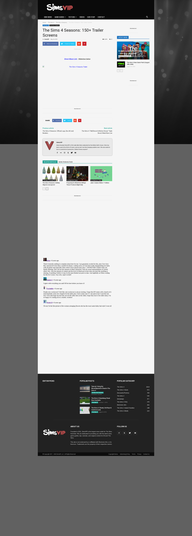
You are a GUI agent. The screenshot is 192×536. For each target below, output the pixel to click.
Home (44, 22)
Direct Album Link (70, 59)
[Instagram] (65, 153)
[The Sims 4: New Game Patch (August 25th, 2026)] (121, 64)
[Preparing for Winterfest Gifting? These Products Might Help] (77, 173)
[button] (147, 17)
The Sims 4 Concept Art (49, 180)
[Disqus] (77, 230)
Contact (101, 17)
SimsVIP (46, 39)
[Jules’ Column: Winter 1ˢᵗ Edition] (101, 173)
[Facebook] (58, 153)
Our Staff (91, 17)
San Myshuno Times (72, 180)
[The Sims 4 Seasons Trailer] (77, 85)
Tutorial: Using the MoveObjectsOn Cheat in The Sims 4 (100, 388)
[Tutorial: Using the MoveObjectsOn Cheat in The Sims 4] (85, 388)
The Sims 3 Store (122, 390)
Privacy (139, 454)
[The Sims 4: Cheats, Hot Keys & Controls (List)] (85, 410)
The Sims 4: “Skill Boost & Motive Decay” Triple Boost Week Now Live (97, 132)
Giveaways (120, 399)
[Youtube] (76, 153)
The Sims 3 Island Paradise (125, 408)
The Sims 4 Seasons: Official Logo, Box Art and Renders (58, 132)
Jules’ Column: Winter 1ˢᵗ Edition (99, 183)
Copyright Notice (113, 454)
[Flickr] (61, 153)
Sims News (48, 17)
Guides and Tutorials (97, 392)
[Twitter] (72, 153)
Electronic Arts (121, 405)
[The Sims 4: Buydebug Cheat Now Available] (85, 400)
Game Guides (59, 17)
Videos (82, 17)
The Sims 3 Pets (122, 402)
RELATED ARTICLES (50, 162)
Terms (133, 454)
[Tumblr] (68, 153)
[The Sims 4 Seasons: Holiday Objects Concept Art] (53, 173)
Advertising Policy (125, 454)
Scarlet (134, 56)
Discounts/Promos (123, 393)
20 (111, 39)
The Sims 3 (120, 396)
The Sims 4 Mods (122, 411)
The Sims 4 (45, 25)
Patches (72, 17)
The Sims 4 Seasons (54, 25)
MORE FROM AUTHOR (66, 162)
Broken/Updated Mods (125, 56)
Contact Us (146, 454)
